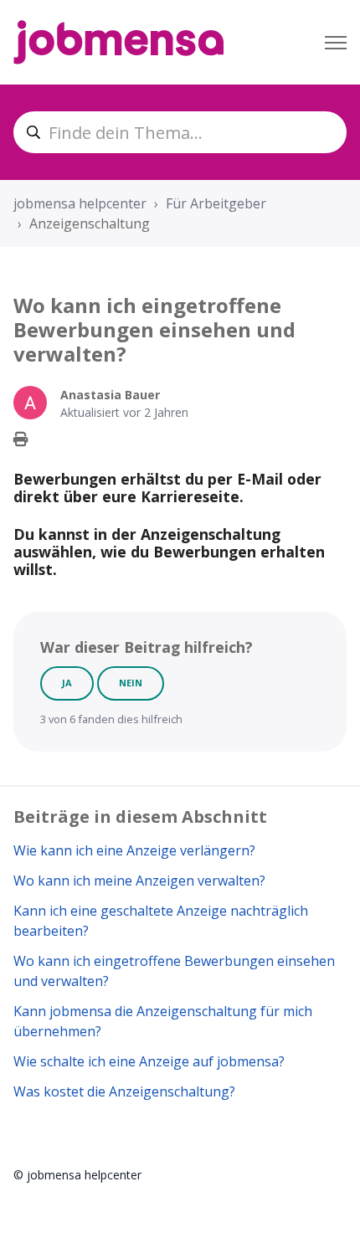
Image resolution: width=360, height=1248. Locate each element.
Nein (130, 682)
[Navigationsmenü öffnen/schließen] (335, 42)
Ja (67, 682)
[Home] (118, 42)
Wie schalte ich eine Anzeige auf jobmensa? (149, 1061)
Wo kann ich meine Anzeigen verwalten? (139, 880)
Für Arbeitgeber (216, 203)
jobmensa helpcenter (80, 203)
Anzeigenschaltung (89, 223)
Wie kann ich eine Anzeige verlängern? (134, 850)
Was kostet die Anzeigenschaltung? (124, 1091)
